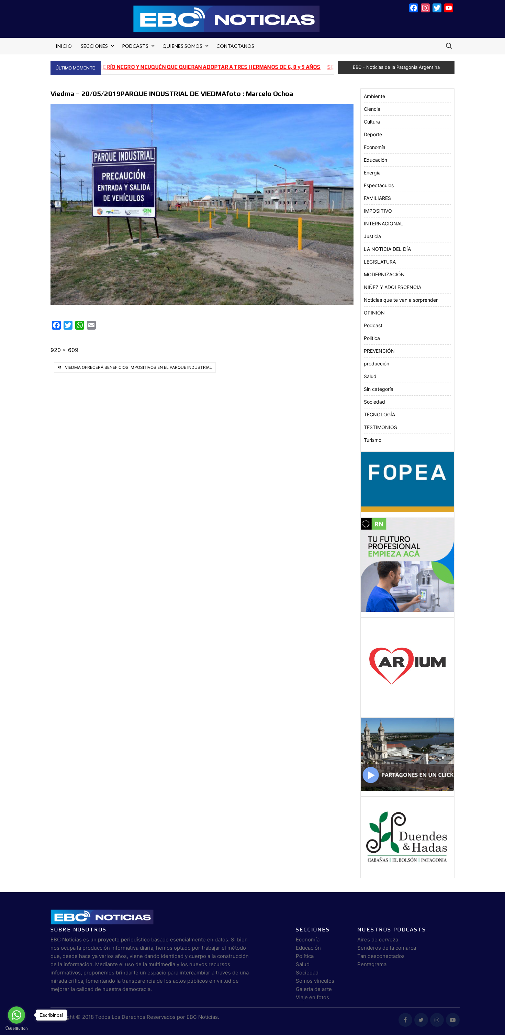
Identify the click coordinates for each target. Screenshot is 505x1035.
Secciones (94, 46)
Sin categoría (378, 389)
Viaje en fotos (312, 997)
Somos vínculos (315, 981)
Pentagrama (371, 964)
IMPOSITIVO (378, 211)
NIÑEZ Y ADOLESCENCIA (392, 287)
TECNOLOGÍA (379, 414)
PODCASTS (135, 46)
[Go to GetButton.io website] (16, 1028)
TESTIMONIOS (380, 427)
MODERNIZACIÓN (384, 274)
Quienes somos (182, 46)
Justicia (372, 236)
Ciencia (372, 109)
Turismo (372, 440)
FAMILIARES (377, 198)
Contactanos (235, 46)
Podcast (373, 325)
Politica (372, 338)
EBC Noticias (202, 1017)
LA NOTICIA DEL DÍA (387, 249)
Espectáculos (379, 185)
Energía (372, 172)
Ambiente (374, 96)
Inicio (64, 46)
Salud (370, 376)
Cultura (372, 122)
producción (376, 363)
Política (305, 956)
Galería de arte (314, 989)
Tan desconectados (381, 956)
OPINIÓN (374, 313)
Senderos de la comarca (386, 948)
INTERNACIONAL (383, 223)
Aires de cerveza (377, 939)
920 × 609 (64, 349)
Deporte (373, 134)
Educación (375, 160)
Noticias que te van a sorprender (401, 300)
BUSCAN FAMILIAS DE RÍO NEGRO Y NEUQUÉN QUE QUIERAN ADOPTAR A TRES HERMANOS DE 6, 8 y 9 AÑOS (152, 67)
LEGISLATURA (380, 262)
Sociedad (374, 402)
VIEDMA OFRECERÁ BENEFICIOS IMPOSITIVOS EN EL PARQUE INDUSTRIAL (138, 367)
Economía (374, 147)
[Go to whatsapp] (16, 1015)
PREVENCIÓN (379, 351)
